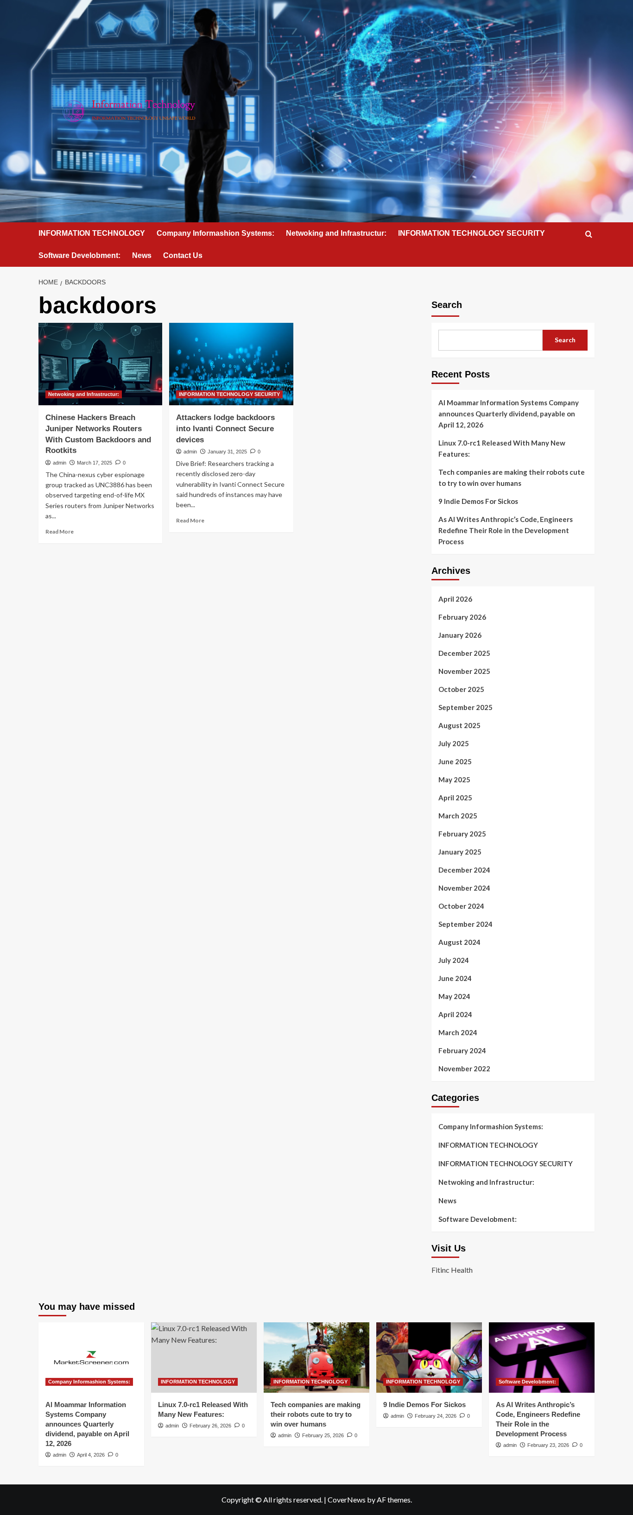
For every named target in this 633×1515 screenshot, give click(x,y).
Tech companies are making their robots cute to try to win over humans (511, 477)
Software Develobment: (79, 255)
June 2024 (455, 978)
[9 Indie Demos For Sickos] (429, 1357)
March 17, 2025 (94, 462)
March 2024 (457, 1032)
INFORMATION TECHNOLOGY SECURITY (471, 233)
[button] (589, 234)
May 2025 (454, 779)
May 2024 (454, 996)
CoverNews (347, 1499)
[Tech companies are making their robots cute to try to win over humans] (316, 1357)
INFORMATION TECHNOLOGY (91, 233)
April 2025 (455, 797)
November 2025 (464, 671)
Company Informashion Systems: (215, 233)
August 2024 (459, 942)
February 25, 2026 (323, 1435)
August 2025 (459, 725)
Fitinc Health (452, 1269)
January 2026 (459, 635)
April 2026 (455, 599)
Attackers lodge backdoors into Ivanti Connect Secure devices (225, 428)
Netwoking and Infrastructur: (336, 233)
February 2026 (462, 617)
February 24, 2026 (435, 1416)
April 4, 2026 (91, 1455)
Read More (59, 531)
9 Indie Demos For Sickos (478, 501)
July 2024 (453, 960)
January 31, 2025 (227, 451)
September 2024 (465, 924)
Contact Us (183, 255)
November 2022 (464, 1068)
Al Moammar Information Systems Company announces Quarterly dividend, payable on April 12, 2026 (508, 413)
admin (59, 462)
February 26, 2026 (210, 1425)
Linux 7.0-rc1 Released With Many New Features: (501, 448)
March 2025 (457, 815)
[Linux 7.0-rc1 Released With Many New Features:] (204, 1357)
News (142, 255)
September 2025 (465, 707)
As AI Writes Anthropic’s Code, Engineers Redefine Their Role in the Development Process (505, 530)
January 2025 (459, 852)
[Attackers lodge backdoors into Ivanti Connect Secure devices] (231, 364)
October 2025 (461, 689)
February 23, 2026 (548, 1445)
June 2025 (455, 761)
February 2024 (462, 1050)
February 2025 (462, 834)
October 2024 (461, 906)
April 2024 (455, 1014)
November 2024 (464, 888)
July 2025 (453, 743)
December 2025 (464, 653)
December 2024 (464, 870)
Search (446, 305)
